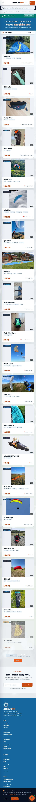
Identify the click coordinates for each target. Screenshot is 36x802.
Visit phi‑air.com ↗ (29, 15)
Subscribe (27, 685)
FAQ (4, 766)
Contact (5, 768)
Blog (4, 761)
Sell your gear (6, 764)
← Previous (11, 655)
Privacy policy (7, 781)
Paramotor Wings (7, 734)
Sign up (32, 2)
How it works (6, 759)
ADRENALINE (18, 3)
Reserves (25, 12)
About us (5, 757)
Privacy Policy (12, 794)
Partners (5, 771)
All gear (5, 746)
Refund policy (6, 786)
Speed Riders (6, 744)
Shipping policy (7, 784)
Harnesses (12, 12)
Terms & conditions (8, 779)
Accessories (6, 739)
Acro (4, 741)
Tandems (19, 12)
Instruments (32, 12)
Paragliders (4, 12)
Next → (18, 660)
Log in (26, 2)
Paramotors (6, 737)
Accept (15, 799)
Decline (6, 799)
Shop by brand (7, 748)
